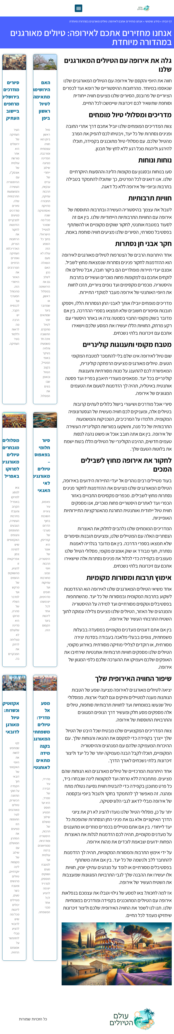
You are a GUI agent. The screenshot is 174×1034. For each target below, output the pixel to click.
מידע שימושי (152, 21)
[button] (78, 8)
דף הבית (167, 21)
